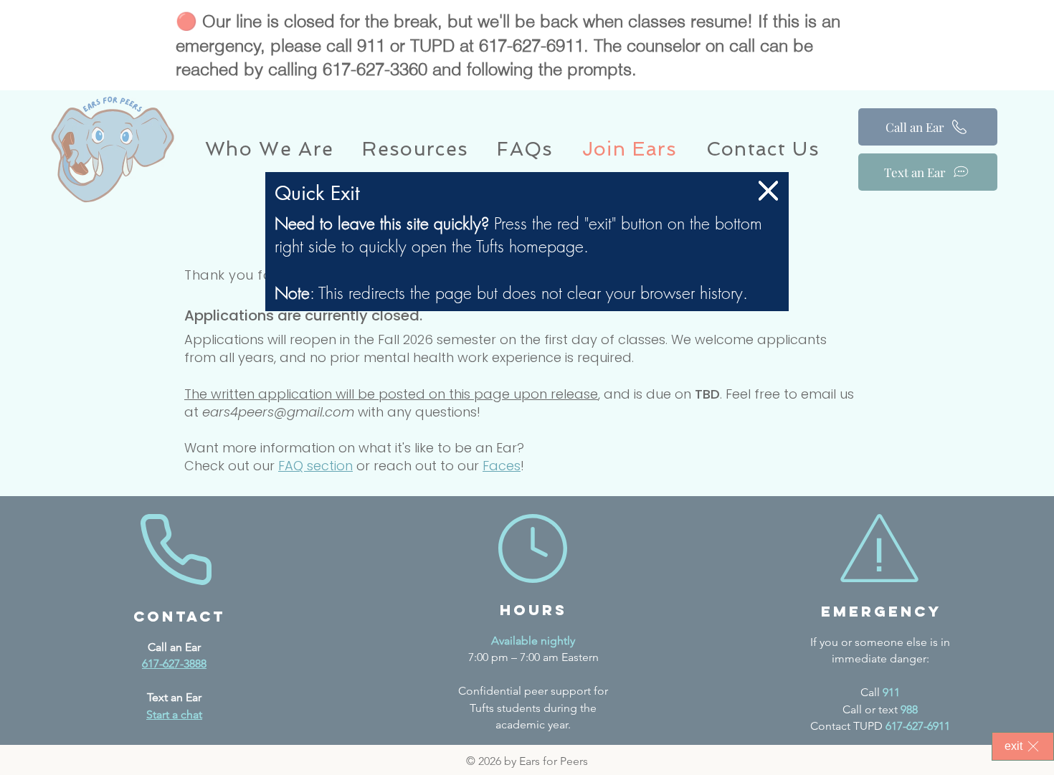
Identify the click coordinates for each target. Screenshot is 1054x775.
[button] (768, 190)
